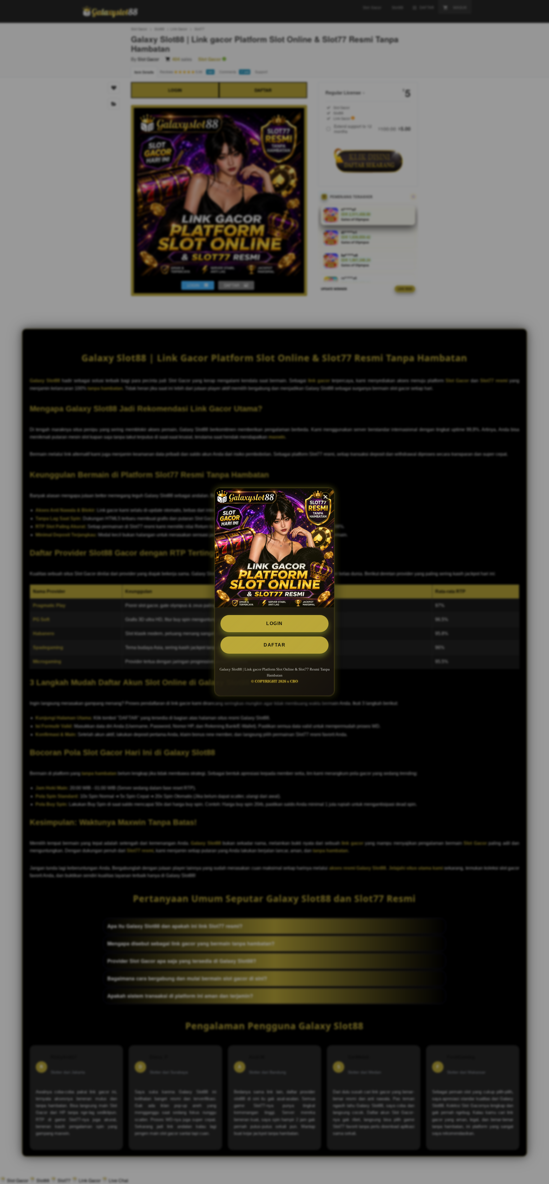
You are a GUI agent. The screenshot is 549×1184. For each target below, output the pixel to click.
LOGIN (274, 623)
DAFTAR (274, 644)
